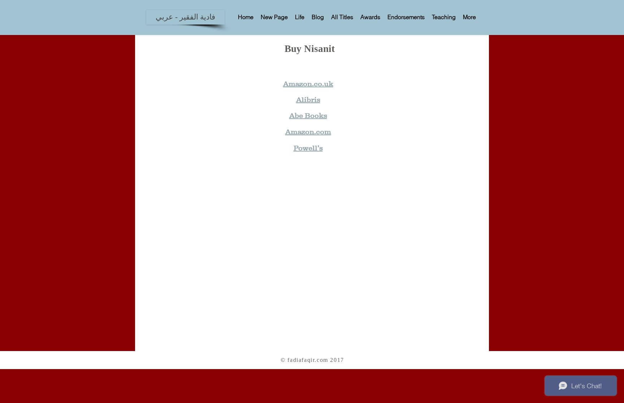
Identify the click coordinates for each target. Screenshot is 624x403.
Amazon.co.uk (308, 84)
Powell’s (308, 148)
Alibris (308, 100)
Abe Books (308, 115)
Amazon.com (308, 132)
